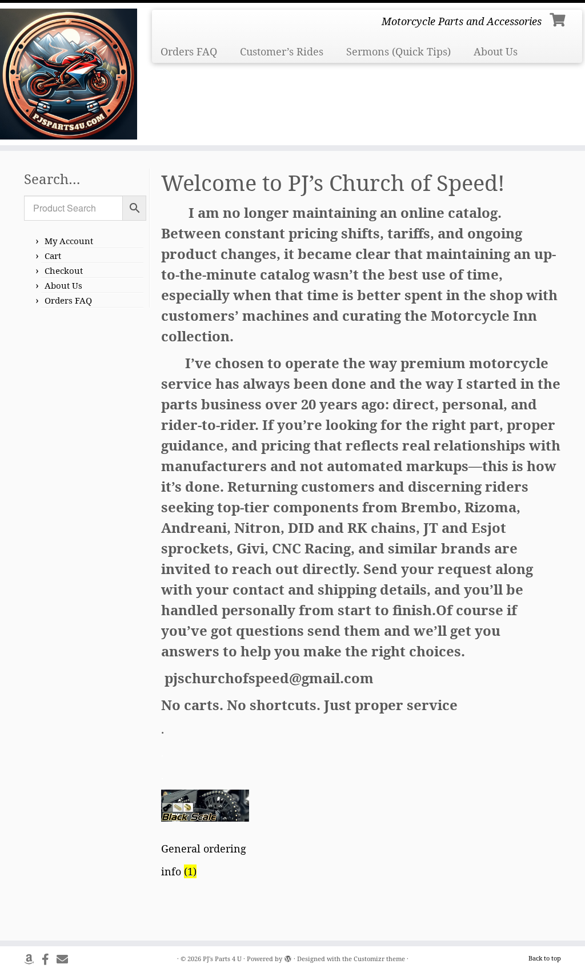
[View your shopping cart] (559, 18)
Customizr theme (379, 958)
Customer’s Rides (281, 51)
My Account (69, 240)
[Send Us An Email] (66, 959)
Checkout (64, 270)
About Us (496, 51)
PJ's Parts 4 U (222, 958)
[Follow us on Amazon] (33, 959)
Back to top (544, 958)
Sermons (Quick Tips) (398, 51)
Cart (53, 255)
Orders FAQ (189, 51)
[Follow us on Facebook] (49, 959)
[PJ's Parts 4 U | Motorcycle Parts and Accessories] (68, 74)
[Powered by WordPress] (288, 957)
